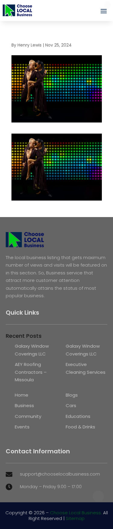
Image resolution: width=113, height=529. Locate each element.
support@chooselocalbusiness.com (60, 474)
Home (21, 395)
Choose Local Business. (76, 512)
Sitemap (75, 518)
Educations (78, 416)
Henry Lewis (29, 45)
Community (28, 416)
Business (24, 405)
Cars (71, 405)
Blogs (72, 395)
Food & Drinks (80, 427)
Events (22, 427)
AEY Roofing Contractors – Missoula (31, 372)
